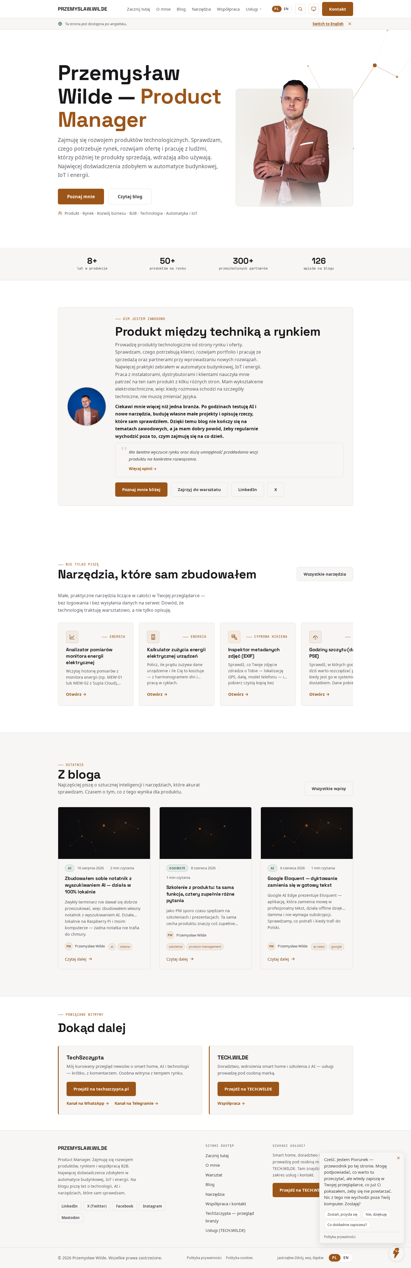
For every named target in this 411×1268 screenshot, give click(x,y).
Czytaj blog (130, 196)
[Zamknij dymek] (398, 1158)
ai (112, 946)
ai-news (319, 946)
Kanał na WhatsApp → (88, 1103)
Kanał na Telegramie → (136, 1103)
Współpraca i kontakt (226, 1203)
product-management (205, 946)
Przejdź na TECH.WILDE (248, 1089)
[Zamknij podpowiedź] (349, 23)
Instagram (152, 1206)
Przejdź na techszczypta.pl (101, 1089)
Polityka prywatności (204, 1257)
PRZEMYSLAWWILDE (82, 1148)
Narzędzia (201, 9)
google (336, 946)
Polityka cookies (239, 1257)
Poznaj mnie (81, 196)
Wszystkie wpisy (329, 788)
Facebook (124, 1206)
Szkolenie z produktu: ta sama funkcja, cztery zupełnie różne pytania (200, 894)
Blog (181, 9)
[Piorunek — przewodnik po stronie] (396, 1253)
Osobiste (177, 868)
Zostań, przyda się (342, 1214)
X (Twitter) (97, 1206)
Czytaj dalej (75, 959)
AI (70, 868)
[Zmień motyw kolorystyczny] (314, 9)
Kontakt (337, 9)
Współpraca (228, 9)
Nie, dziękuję (376, 1214)
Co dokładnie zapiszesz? (347, 1224)
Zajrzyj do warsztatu (199, 489)
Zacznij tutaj (138, 9)
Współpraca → (231, 1103)
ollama (125, 946)
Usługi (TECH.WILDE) (225, 1230)
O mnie (163, 9)
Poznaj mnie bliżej (141, 489)
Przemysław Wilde (86, 946)
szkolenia (175, 946)
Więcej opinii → (143, 468)
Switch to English (328, 23)
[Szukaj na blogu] (300, 9)
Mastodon (71, 1217)
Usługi (253, 9)
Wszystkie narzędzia (325, 574)
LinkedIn (247, 489)
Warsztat (214, 1175)
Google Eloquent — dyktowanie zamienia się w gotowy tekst (302, 881)
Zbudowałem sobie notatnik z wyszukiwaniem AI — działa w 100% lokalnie (98, 885)
